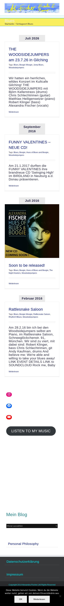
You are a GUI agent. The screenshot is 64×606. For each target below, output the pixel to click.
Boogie (22, 152)
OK (20, 599)
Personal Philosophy (23, 544)
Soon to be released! (27, 265)
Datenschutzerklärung (23, 561)
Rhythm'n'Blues (15, 317)
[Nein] (60, 596)
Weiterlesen (14, 112)
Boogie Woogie (25, 65)
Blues (16, 65)
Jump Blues (38, 65)
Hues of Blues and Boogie (37, 152)
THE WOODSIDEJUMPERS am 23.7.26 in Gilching (29, 54)
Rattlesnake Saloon (26, 309)
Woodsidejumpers (16, 68)
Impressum (15, 574)
